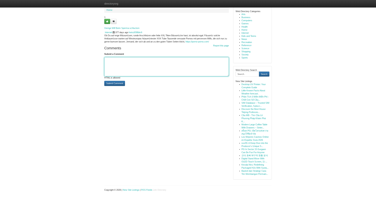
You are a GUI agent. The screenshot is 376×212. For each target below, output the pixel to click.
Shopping (245, 51)
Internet (108, 32)
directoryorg (111, 3)
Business (245, 17)
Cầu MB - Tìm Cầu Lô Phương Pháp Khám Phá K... (253, 118)
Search (264, 74)
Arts (243, 14)
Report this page (221, 45)
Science (245, 48)
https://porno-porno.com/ (197, 41)
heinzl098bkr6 (135, 32)
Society (245, 54)
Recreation (246, 42)
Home (109, 10)
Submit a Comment (114, 54)
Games (245, 23)
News (244, 39)
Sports (244, 58)
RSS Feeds (146, 190)
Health (244, 27)
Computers (246, 20)
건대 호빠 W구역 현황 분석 (254, 155)
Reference (246, 45)
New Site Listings (131, 190)
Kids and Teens (248, 36)
